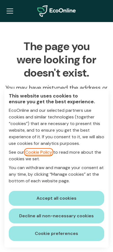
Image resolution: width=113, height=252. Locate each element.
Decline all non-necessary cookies (56, 216)
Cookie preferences (56, 233)
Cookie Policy (38, 152)
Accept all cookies (56, 198)
